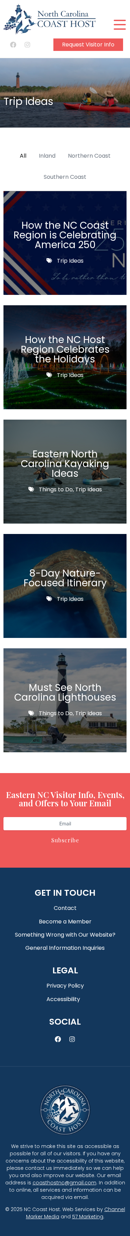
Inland (47, 156)
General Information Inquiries (65, 948)
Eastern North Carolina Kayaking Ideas (65, 463)
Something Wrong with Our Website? (65, 935)
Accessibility (63, 999)
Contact (65, 908)
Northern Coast (89, 156)
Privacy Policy (65, 986)
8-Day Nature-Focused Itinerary (65, 578)
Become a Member (65, 922)
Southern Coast (65, 177)
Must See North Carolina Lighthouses (65, 692)
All (23, 156)
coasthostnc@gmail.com (64, 1182)
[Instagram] (27, 44)
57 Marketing (87, 1216)
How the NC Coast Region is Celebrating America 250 (65, 235)
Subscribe (65, 840)
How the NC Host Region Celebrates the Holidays (65, 349)
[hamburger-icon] (119, 25)
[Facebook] (13, 44)
